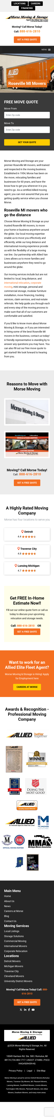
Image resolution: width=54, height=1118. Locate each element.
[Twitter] (21, 1009)
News (7, 906)
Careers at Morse (27, 687)
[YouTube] (33, 1009)
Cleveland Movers (14, 976)
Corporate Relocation (15, 951)
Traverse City (28, 548)
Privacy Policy (15, 1070)
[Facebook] (29, 1009)
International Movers (15, 946)
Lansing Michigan (28, 565)
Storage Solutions (14, 936)
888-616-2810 (30, 31)
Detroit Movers (12, 961)
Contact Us (10, 921)
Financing (27, 8)
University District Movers (18, 981)
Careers (35, 3)
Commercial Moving (15, 941)
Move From (10, 108)
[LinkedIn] (25, 1009)
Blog (6, 916)
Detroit (28, 531)
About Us (9, 901)
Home (7, 896)
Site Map (41, 1070)
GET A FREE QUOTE (27, 39)
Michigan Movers (13, 966)
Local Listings (11, 931)
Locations (20, 3)
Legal (29, 1070)
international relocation (16, 282)
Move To (9, 123)
